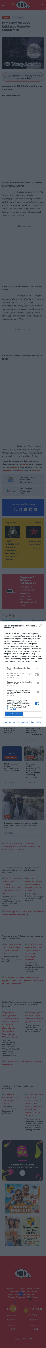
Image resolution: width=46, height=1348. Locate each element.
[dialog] (23, 674)
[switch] (37, 674)
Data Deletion (10, 722)
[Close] (41, 626)
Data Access (23, 722)
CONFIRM (14, 714)
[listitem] (23, 669)
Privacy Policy (36, 722)
